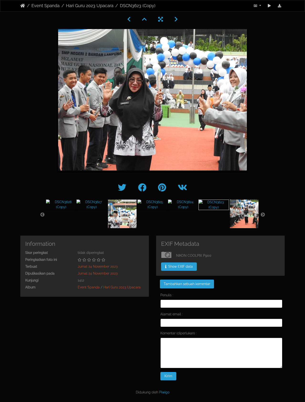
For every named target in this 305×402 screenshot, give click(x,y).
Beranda (22, 6)
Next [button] (262, 214)
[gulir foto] (269, 5)
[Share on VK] (182, 187)
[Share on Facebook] (143, 187)
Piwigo (164, 392)
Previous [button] (42, 214)
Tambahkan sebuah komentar (187, 284)
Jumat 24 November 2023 (97, 266)
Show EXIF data (180, 266)
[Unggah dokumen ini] (279, 5)
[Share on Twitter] (123, 187)
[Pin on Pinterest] (163, 187)
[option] (61, 205)
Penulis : (166, 295)
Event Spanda (45, 5)
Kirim (168, 376)
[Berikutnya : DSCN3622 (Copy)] (176, 19)
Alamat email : (171, 314)
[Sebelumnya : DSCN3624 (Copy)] (129, 19)
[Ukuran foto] (257, 5)
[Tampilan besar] (144, 19)
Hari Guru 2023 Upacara (89, 5)
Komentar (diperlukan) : (178, 333)
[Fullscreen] (160, 19)
